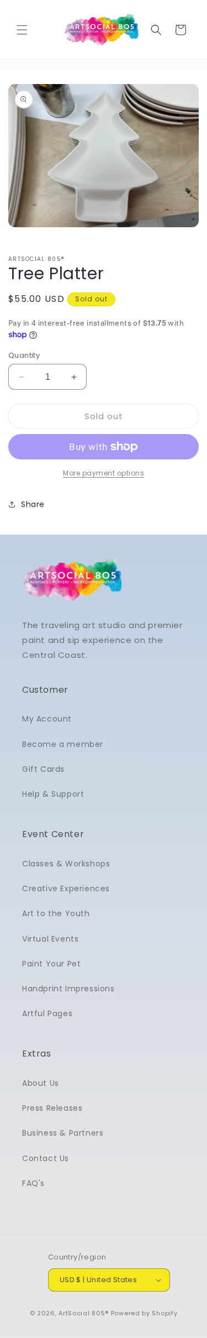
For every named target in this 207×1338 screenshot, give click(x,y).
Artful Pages (47, 1013)
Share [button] (33, 504)
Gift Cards (43, 769)
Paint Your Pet (51, 963)
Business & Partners (62, 1132)
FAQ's (33, 1183)
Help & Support (53, 793)
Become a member (62, 744)
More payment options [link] (103, 473)
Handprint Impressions (68, 988)
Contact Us (45, 1158)
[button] (22, 30)
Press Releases (52, 1108)
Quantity (24, 355)
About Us (40, 1083)
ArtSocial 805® (84, 1313)
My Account (47, 718)
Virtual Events (50, 938)
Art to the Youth (56, 913)
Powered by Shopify (144, 1313)
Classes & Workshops (66, 863)
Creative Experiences (66, 888)
